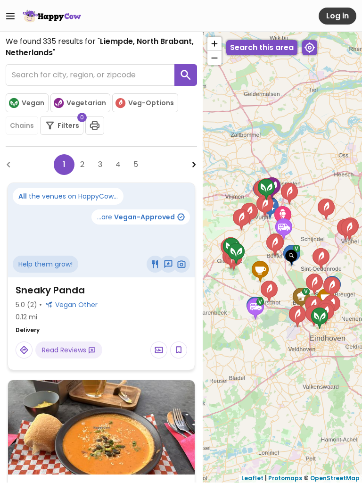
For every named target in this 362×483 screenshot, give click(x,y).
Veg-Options (151, 103)
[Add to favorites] (178, 349)
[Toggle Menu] (10, 16)
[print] (94, 125)
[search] (185, 75)
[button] (291, 257)
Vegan (33, 103)
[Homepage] (52, 16)
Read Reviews (65, 350)
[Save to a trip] (158, 349)
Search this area (262, 47)
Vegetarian (86, 103)
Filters (70, 123)
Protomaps (285, 478)
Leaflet (252, 478)
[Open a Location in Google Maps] (24, 349)
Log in (337, 15)
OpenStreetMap (335, 478)
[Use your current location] (309, 47)
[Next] (194, 164)
